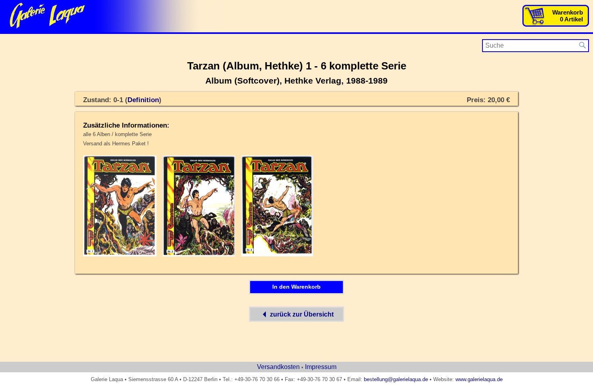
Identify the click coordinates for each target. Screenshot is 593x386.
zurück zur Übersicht (302, 314)
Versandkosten (278, 366)
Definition (143, 100)
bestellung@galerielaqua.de (396, 379)
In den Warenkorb (296, 286)
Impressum (320, 366)
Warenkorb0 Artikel (567, 16)
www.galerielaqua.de (479, 379)
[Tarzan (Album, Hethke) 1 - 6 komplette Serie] (120, 254)
